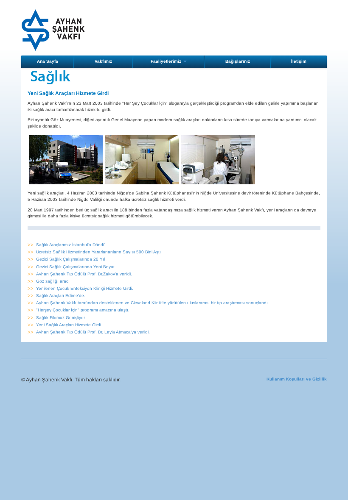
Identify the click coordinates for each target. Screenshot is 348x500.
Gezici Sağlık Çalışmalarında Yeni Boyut (75, 266)
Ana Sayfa (47, 61)
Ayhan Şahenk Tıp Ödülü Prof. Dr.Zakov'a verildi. (84, 274)
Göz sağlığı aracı (53, 281)
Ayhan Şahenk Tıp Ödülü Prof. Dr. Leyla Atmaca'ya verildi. (93, 332)
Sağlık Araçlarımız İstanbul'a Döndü (71, 244)
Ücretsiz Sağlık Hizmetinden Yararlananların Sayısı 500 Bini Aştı (98, 252)
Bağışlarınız (237, 61)
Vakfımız (103, 61)
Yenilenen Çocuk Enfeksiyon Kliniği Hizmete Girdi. (84, 288)
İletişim (298, 61)
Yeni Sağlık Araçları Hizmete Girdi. (69, 324)
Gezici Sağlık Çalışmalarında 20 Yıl (70, 259)
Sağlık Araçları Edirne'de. (60, 295)
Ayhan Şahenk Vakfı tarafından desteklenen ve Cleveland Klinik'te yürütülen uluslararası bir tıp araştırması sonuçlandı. (152, 302)
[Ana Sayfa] (53, 29)
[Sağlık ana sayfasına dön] (50, 77)
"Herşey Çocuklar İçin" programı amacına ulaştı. (82, 310)
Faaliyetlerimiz (166, 61)
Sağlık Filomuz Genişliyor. (61, 317)
